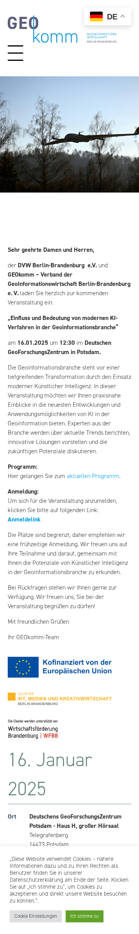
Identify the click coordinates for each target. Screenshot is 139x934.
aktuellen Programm (93, 476)
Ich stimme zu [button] (84, 916)
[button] (8, 134)
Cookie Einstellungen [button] (35, 916)
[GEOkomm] (62, 41)
